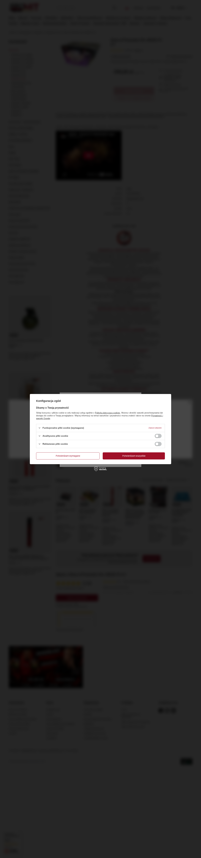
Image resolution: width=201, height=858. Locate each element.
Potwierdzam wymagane (68, 456)
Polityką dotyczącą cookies (107, 412)
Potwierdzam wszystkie (133, 456)
